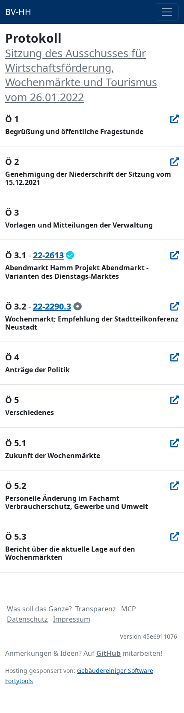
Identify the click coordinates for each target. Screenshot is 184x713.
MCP (128, 609)
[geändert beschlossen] (70, 255)
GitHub (108, 653)
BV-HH (18, 12)
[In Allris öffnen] (174, 119)
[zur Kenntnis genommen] (77, 306)
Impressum (71, 619)
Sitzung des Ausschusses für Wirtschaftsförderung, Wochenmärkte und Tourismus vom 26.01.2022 (81, 75)
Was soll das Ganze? (39, 609)
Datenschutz (27, 619)
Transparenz (95, 609)
